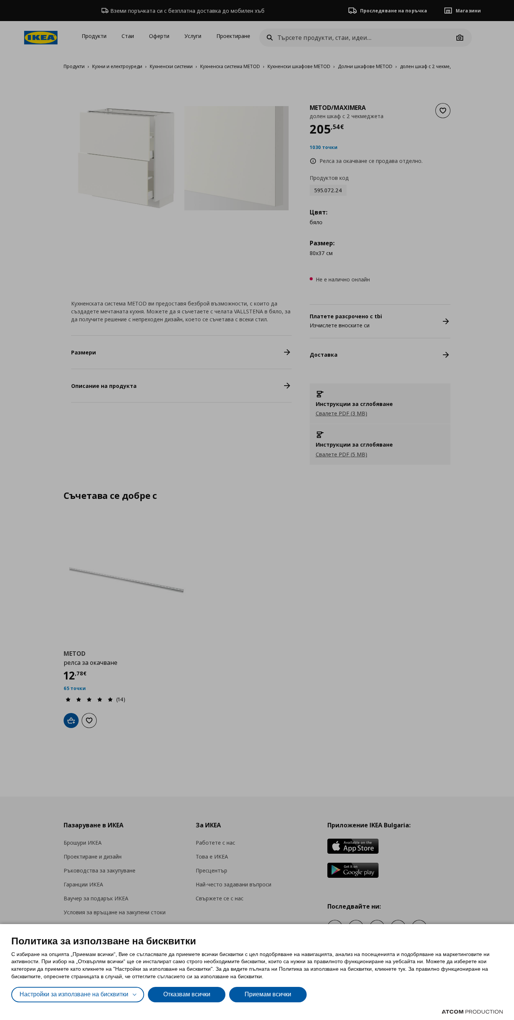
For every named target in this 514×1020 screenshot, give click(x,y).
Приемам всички (268, 994)
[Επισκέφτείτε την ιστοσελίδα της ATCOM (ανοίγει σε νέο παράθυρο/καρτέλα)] (472, 1011)
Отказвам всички (186, 994)
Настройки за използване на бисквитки (74, 994)
